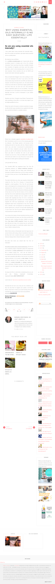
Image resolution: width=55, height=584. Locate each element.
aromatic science (19, 27)
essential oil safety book (26, 139)
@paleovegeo (41, 137)
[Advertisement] (46, 326)
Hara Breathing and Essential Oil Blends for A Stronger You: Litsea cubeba (49, 184)
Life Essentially (20, 296)
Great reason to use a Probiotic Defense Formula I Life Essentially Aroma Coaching (46, 403)
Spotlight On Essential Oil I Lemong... (8, 371)
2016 (41, 272)
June (42, 254)
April (42, 257)
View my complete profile (44, 294)
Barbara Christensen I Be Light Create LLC (22, 318)
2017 (41, 248)
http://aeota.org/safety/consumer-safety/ (21, 279)
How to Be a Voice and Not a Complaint (49, 220)
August (43, 252)
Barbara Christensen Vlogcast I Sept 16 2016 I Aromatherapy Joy (45, 396)
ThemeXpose (16, 565)
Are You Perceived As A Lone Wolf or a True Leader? (49, 211)
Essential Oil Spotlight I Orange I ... (21, 354)
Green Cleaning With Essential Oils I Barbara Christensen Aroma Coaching (45, 388)
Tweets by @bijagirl (43, 234)
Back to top (48, 581)
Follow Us (2, 562)
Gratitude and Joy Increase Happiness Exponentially (49, 202)
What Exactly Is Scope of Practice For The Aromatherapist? (45, 449)
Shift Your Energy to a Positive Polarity (49, 193)
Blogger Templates (6, 565)
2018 (41, 246)
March (42, 259)
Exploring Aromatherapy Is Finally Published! (48, 174)
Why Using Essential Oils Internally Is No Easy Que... (47, 268)
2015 (41, 274)
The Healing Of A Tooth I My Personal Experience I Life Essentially (45, 381)
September (43, 250)
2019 (41, 243)
